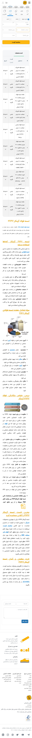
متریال (26, 22)
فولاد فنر (5, 532)
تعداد (13, 35)
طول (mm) (25, 35)
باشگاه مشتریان (8, 676)
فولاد (6, 424)
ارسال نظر (24, 621)
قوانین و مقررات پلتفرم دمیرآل (27, 685)
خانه (30, 676)
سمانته (27, 535)
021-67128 (29, 705)
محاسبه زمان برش (18, 681)
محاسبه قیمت (16, 42)
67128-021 (26, 582)
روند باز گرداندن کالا (27, 683)
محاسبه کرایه (18, 679)
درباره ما (29, 679)
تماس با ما (29, 681)
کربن (9, 340)
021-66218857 (28, 707)
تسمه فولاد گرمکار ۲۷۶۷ (23, 227)
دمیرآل (27, 523)
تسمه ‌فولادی (25, 252)
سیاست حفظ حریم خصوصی (27, 689)
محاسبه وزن (19, 676)
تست (20, 683)
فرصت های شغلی (8, 681)
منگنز (20, 359)
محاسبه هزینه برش (17, 677)
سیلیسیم (12, 350)
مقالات (30, 677)
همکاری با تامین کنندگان (6, 677)
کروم (20, 365)
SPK (22, 535)
